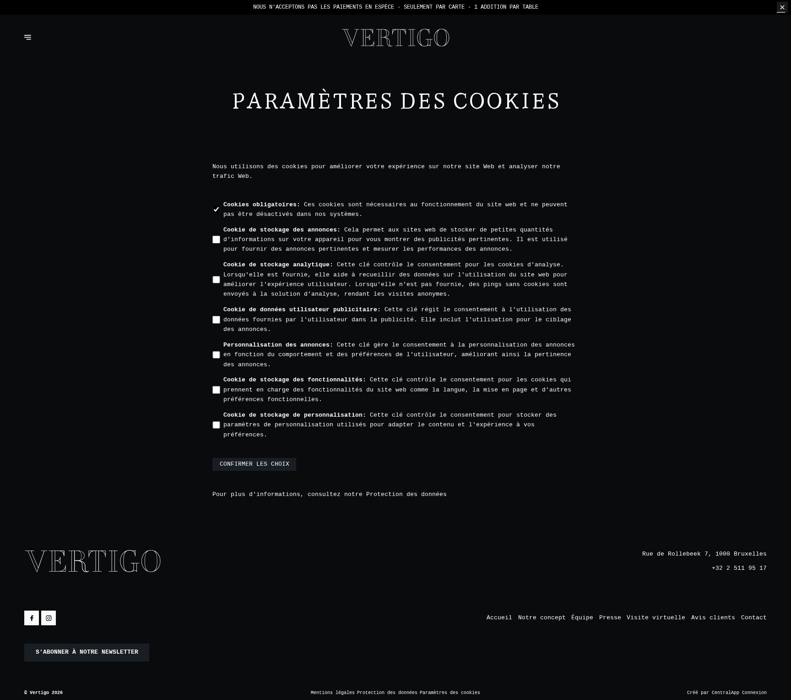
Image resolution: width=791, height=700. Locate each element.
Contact (754, 617)
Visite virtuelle (656, 617)
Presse (610, 617)
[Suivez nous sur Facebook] (31, 618)
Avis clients (713, 617)
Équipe (582, 617)
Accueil (499, 617)
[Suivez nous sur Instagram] (48, 618)
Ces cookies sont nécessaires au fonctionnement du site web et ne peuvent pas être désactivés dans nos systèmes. (395, 209)
